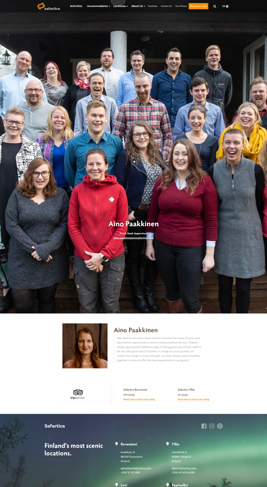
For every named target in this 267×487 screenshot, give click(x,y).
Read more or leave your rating (139, 399)
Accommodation (97, 6)
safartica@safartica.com (136, 468)
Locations (119, 6)
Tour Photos (181, 6)
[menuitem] (76, 6)
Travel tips (152, 6)
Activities (76, 6)
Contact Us (166, 6)
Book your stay (198, 6)
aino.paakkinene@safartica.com (133, 238)
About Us (137, 6)
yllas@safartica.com (184, 468)
